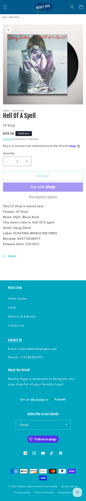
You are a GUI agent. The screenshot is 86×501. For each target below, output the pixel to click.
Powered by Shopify (45, 486)
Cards (12, 307)
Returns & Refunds (22, 316)
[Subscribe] (65, 425)
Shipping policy (67, 492)
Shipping (8, 138)
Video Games (17, 298)
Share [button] (12, 256)
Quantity (9, 153)
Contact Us (16, 325)
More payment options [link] (43, 196)
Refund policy (69, 486)
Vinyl (4, 17)
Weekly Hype (25, 486)
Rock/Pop (14, 17)
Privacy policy (22, 492)
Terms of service (44, 492)
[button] (5, 7)
